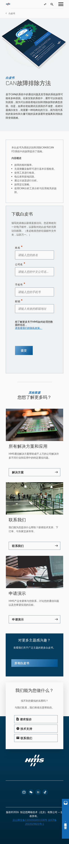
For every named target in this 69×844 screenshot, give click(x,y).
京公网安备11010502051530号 (30, 820)
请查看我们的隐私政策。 (28, 328)
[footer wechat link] (30, 792)
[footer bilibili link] (23, 792)
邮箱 (17, 301)
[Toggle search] (52, 4)
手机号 (19, 284)
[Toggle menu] (59, 4)
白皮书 (12, 13)
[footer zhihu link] (38, 792)
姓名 (17, 247)
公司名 (19, 264)
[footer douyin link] (45, 792)
